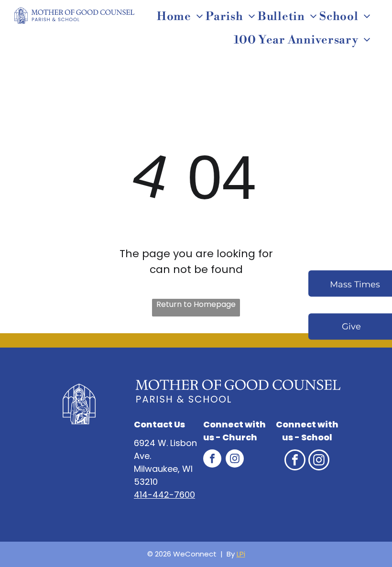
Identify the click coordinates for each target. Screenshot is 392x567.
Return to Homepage (196, 304)
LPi (241, 554)
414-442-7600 (164, 495)
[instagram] (235, 459)
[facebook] (212, 459)
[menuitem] (181, 17)
